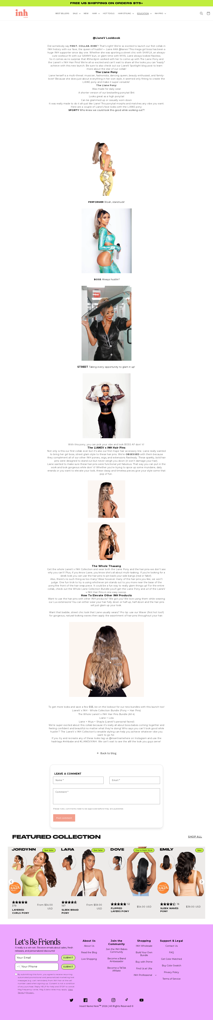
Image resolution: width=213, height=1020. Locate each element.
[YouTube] (141, 1000)
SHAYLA (147, 52)
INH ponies (93, 457)
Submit (68, 957)
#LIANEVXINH (88, 741)
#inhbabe (68, 741)
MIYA (123, 55)
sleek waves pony (169, 910)
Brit (132, 92)
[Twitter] (71, 1000)
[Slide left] (11, 881)
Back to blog (108, 753)
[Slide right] (202, 881)
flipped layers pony (120, 910)
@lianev (123, 49)
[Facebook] (85, 1000)
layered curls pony (20, 911)
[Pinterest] (100, 1000)
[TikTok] (127, 1000)
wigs (103, 457)
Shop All (195, 836)
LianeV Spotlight (131, 65)
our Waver (140, 612)
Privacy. (30, 992)
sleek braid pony (70, 911)
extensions (119, 457)
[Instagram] (113, 1000)
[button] (201, 13)
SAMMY (86, 55)
